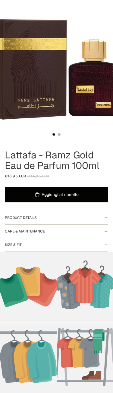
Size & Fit (13, 244)
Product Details (21, 217)
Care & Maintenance (25, 231)
